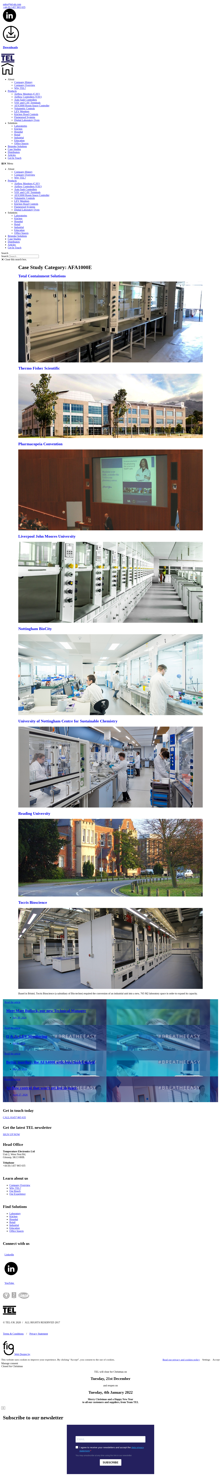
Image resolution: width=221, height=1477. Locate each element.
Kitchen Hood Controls (26, 114)
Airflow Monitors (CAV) (27, 94)
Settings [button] (206, 1359)
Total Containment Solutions (42, 276)
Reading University (34, 813)
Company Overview (24, 85)
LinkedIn (9, 1254)
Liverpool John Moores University (47, 536)
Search (4, 256)
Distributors (14, 152)
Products (12, 91)
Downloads (10, 47)
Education (19, 140)
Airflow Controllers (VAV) (28, 96)
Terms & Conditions (13, 1333)
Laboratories (20, 126)
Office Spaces (21, 143)
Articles (12, 155)
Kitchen (18, 128)
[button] (110, 163)
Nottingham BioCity (35, 629)
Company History (23, 82)
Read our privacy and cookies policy (181, 1359)
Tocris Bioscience (32, 902)
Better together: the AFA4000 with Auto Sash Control (50, 1062)
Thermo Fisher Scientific (39, 368)
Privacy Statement (38, 1333)
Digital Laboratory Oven (26, 120)
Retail (17, 134)
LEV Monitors (21, 111)
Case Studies (14, 149)
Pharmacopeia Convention (40, 444)
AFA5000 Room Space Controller (31, 105)
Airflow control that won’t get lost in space (42, 1088)
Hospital (18, 131)
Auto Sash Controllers (25, 99)
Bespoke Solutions (17, 146)
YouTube (10, 1283)
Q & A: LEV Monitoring (26, 1036)
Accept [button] (216, 1359)
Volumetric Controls (24, 108)
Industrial (19, 137)
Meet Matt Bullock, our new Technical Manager (46, 1011)
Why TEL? (20, 88)
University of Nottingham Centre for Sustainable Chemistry (67, 721)
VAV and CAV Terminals (27, 102)
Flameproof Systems (24, 117)
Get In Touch (14, 158)
